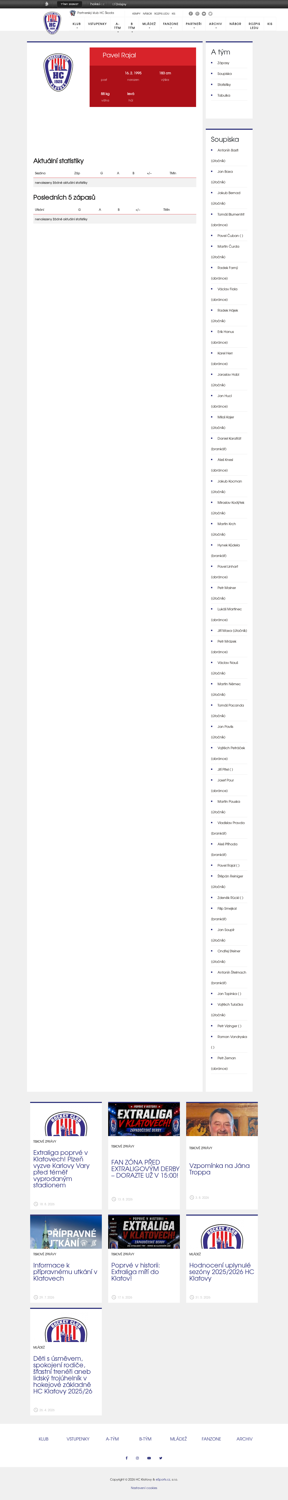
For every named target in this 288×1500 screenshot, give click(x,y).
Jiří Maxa (232, 630)
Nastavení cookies (144, 1488)
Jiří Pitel (225, 769)
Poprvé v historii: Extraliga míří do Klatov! (135, 1271)
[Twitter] (210, 13)
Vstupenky (97, 24)
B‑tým (145, 1439)
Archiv (215, 24)
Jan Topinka (229, 993)
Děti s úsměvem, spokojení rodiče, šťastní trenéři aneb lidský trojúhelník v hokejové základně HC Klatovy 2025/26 (62, 1374)
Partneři (194, 24)
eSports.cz (163, 1479)
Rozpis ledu (161, 13)
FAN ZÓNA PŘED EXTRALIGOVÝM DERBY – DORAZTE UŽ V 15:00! (145, 1168)
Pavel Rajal (229, 865)
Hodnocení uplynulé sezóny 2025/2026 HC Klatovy (221, 1271)
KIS (173, 13)
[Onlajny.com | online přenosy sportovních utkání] (120, 6)
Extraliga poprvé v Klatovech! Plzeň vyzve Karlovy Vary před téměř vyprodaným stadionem (61, 1168)
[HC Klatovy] (191, 13)
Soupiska (225, 73)
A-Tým (117, 26)
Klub (77, 24)
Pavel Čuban (230, 235)
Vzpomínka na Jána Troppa (219, 1168)
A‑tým (112, 1439)
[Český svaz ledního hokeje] (48, 6)
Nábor (147, 13)
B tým (131, 26)
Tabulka (224, 95)
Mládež (149, 24)
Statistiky (224, 84)
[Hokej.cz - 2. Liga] (97, 6)
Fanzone (171, 24)
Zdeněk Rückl (230, 897)
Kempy (136, 13)
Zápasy (223, 62)
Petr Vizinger (229, 1025)
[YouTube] (204, 13)
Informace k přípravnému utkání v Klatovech (65, 1271)
